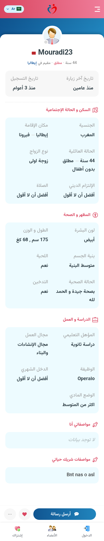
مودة (52, 9)
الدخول (87, 535)
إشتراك (17, 535)
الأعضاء (52, 535)
